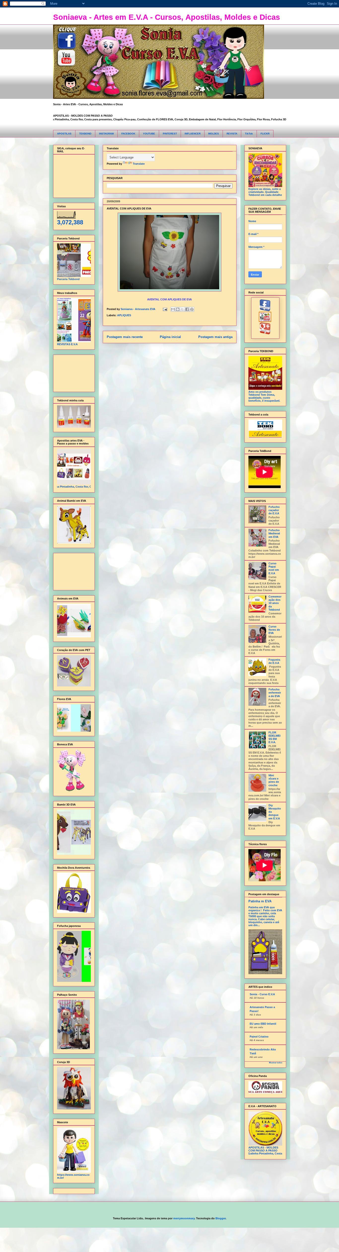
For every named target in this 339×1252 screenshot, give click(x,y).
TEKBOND (85, 133)
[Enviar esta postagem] (165, 309)
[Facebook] (265, 310)
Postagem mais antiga (215, 337)
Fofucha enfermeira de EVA (275, 692)
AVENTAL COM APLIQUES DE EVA (129, 208)
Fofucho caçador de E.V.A (274, 510)
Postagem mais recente (125, 337)
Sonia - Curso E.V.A (262, 994)
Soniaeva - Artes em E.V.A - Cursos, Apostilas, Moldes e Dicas (166, 17)
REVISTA (232, 133)
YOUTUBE (149, 133)
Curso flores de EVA (274, 629)
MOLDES (213, 133)
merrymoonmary (184, 1218)
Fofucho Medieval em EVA (274, 533)
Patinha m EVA (259, 901)
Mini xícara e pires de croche (274, 780)
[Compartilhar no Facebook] (187, 309)
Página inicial (170, 337)
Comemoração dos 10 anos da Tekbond (275, 603)
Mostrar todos (275, 1063)
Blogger (220, 1218)
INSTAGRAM (106, 133)
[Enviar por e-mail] (172, 309)
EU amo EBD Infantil (263, 1023)
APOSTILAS (64, 133)
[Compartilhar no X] (182, 309)
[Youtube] (265, 320)
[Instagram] (265, 333)
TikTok (249, 133)
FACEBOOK (128, 133)
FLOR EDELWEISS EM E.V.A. (274, 737)
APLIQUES (124, 315)
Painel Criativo (259, 1036)
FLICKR (265, 133)
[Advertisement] (72, 372)
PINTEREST (170, 133)
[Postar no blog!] (177, 309)
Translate (139, 163)
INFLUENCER (193, 133)
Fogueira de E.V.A (274, 661)
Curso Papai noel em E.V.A (274, 568)
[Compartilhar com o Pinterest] (191, 309)
